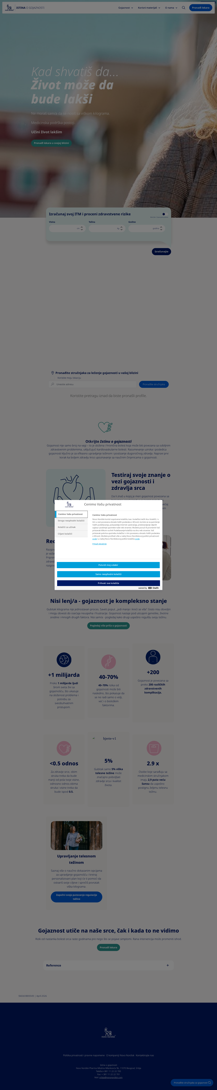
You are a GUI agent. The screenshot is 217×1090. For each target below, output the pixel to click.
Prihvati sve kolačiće (108, 583)
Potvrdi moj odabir (108, 565)
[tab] (71, 514)
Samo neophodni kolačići (108, 574)
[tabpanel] (126, 531)
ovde (94, 538)
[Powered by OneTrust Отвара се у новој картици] (149, 588)
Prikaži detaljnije (99, 543)
